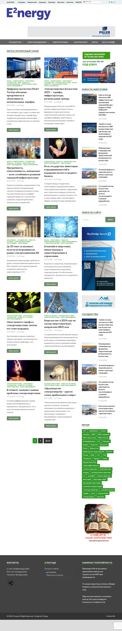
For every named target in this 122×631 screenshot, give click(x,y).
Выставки (60, 2)
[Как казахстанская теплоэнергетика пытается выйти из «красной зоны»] (89, 406)
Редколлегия (32, 2)
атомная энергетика (90, 469)
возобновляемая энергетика (101, 472)
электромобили (103, 493)
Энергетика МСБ (29, 163)
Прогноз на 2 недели (54, 575)
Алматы (103, 431)
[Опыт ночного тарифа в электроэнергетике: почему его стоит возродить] (24, 303)
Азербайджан (93, 431)
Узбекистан (87, 458)
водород (86, 472)
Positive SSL (110, 616)
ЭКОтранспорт (81, 42)
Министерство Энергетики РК (93, 452)
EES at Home (107, 42)
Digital (95, 42)
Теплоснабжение (13, 84)
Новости (25, 82)
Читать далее (13, 129)
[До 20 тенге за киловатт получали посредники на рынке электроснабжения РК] (24, 227)
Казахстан (103, 445)
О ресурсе (21, 2)
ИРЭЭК (74, 82)
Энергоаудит (12, 243)
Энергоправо (66, 163)
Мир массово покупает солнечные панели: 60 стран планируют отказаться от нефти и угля (96, 599)
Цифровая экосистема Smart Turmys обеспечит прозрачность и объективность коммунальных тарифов (23, 95)
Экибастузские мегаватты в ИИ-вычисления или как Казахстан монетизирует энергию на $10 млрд (106, 131)
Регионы (18, 163)
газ (84, 476)
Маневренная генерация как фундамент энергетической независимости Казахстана (105, 154)
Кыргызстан (94, 448)
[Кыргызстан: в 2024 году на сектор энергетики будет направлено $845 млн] (61, 303)
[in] (111, 2)
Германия (106, 441)
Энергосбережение (51, 86)
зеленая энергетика (104, 476)
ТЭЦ (104, 455)
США (92, 455)
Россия (85, 455)
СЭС (98, 455)
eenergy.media (21, 571)
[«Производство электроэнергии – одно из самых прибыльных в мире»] (61, 371)
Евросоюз (94, 445)
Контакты (69, 2)
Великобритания (89, 441)
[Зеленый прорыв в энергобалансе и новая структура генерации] (89, 170)
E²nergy (21, 105)
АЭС (84, 431)
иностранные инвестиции (92, 483)
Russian (88, 2)
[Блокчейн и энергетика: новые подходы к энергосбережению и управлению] (61, 227)
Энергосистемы (60, 42)
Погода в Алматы (52, 568)
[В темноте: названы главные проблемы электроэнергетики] (24, 371)
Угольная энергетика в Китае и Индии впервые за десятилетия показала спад (98, 587)
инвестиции (87, 479)
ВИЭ (94, 434)
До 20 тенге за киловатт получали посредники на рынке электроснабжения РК (23, 249)
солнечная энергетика (90, 490)
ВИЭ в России (103, 438)
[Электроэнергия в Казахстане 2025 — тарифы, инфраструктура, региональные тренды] (61, 68)
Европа (85, 445)
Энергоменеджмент (37, 42)
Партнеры (51, 2)
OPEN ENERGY (29, 81)
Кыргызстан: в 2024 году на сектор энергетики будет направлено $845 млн (60, 323)
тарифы (86, 493)
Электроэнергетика (29, 84)
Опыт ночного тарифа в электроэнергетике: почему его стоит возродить (22, 325)
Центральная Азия (89, 462)
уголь (93, 493)
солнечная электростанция (92, 486)
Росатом (109, 452)
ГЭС (98, 441)
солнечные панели (107, 490)
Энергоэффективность (91, 465)
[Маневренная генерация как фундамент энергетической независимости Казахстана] (89, 148)
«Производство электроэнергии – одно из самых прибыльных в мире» (60, 391)
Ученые (105, 458)
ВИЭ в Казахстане (89, 438)
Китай (85, 448)
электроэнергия (88, 497)
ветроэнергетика (105, 469)
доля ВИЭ (91, 476)
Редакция (42, 2)
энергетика (100, 497)
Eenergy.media (18, 81)
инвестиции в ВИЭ (100, 479)
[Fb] (109, 2)
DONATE (78, 2)
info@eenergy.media (21, 568)
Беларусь (86, 434)
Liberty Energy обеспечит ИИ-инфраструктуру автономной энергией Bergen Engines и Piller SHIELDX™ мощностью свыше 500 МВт (107, 105)
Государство (15, 42)
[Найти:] (98, 219)
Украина (97, 458)
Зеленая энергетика (63, 82)
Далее (47, 440)
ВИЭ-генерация (103, 434)
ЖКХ (19, 82)
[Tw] (114, 2)
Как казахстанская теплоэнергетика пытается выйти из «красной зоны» (107, 409)
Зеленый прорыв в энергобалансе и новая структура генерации (106, 173)
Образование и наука (52, 241)
